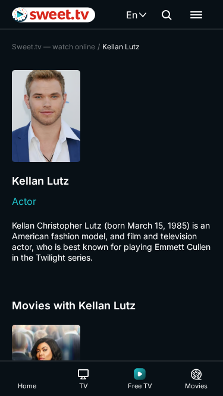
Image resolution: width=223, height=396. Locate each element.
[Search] (166, 15)
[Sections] (196, 15)
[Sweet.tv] (53, 15)
